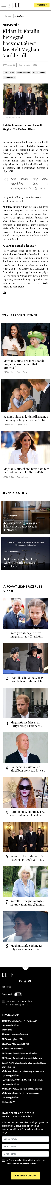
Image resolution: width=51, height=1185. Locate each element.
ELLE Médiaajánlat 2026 (12, 1039)
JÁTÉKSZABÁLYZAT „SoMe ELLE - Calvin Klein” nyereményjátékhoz (23, 1082)
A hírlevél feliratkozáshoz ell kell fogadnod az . (25, 1162)
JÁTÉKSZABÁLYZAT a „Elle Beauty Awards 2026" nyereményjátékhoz (23, 1074)
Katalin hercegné (23, 72)
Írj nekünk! (6, 987)
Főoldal (7, 16)
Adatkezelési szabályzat (12, 1049)
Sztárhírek (19, 16)
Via (4, 292)
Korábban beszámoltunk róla (17, 141)
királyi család (9, 72)
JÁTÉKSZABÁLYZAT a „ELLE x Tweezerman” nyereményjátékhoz (21, 1096)
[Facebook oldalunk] (20, 981)
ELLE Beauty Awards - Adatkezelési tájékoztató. (22, 1058)
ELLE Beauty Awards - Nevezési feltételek (19, 1054)
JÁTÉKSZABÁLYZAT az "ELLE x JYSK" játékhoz (22, 1089)
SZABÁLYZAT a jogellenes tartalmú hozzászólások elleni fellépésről (24, 1065)
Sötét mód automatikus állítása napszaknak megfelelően (19, 1003)
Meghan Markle (39, 72)
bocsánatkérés (9, 77)
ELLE (35, 65)
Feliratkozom (25, 1175)
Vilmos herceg (41, 257)
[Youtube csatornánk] (29, 981)
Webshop (42, 5)
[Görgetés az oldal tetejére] (25, 967)
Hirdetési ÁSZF (8, 1102)
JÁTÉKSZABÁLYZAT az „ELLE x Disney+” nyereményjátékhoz (19, 1023)
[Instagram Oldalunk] (25, 981)
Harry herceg (10, 250)
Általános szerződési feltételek (15, 1034)
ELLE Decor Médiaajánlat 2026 (15, 1044)
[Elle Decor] (14, 5)
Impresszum (7, 1030)
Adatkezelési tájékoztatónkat (21, 1164)
